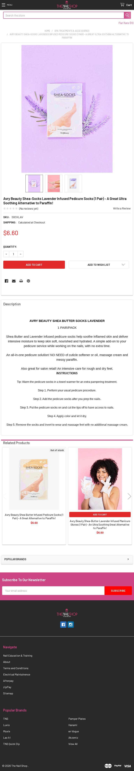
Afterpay (8, 680)
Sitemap (8, 693)
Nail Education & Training (17, 655)
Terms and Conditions (15, 668)
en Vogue (73, 731)
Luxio (6, 725)
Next (129, 496)
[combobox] (67, 15)
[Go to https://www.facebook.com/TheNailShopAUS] (63, 624)
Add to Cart (100, 514)
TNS (5, 718)
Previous (4, 496)
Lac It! (7, 737)
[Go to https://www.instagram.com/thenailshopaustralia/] (71, 624)
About (6, 661)
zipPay (7, 687)
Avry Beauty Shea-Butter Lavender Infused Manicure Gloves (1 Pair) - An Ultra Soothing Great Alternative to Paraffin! (100, 524)
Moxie (6, 731)
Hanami (72, 725)
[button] (7, 5)
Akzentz (73, 737)
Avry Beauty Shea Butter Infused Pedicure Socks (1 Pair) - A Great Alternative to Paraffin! (34, 516)
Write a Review (122, 208)
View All (72, 743)
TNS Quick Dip (11, 743)
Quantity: (10, 246)
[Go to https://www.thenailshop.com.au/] (67, 5)
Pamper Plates (77, 718)
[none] (67, 109)
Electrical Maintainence (16, 674)
